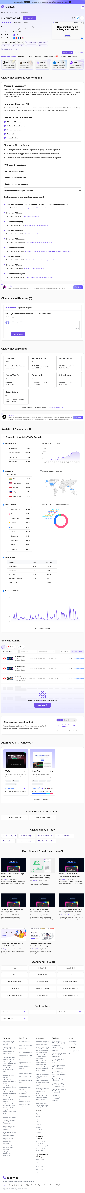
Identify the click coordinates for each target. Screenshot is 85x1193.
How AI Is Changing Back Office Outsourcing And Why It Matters (42, 1076)
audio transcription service (26, 1055)
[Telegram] (72, 1053)
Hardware (38, 1127)
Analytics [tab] (38, 56)
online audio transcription (25, 1045)
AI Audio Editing (43, 42)
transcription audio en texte (24, 1042)
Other (41, 1150)
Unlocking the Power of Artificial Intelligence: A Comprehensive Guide (58, 1084)
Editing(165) (42, 968)
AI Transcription (31, 45)
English (4, 1184)
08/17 (37, 1169)
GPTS (37, 1119)
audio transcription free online (25, 1063)
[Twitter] (69, 1053)
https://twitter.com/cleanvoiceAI (34, 268)
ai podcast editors (14, 988)
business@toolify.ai (74, 1051)
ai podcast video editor (70, 995)
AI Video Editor (6, 45)
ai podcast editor (42, 995)
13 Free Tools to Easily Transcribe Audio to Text (9, 1058)
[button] (65, 651)
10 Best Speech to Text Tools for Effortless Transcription (9, 1053)
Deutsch (46, 1185)
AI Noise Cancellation (18, 45)
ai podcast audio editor (14, 995)
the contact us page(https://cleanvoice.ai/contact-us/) (36, 208)
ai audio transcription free (25, 1073)
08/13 (42, 1169)
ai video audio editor (42, 988)
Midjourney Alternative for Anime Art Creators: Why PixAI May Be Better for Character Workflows (42, 1049)
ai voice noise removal (70, 982)
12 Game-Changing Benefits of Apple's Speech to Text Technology (8, 1140)
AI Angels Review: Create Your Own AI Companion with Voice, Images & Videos (42, 1090)
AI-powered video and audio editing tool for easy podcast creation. (15, 776)
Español (40, 1185)
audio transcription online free (25, 1058)
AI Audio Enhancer (7, 49)
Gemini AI (38, 1124)
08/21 (37, 1166)
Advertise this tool (67, 52)
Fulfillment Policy (73, 1041)
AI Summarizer (42, 45)
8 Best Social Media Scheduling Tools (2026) (58, 1042)
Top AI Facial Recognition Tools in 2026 (58, 1079)
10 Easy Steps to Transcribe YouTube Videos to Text (8, 1153)
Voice (14, 975)
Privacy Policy (72, 1044)
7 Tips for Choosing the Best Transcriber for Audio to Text (9, 1087)
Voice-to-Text (70, 968)
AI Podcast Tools (42, 982)
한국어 (22, 1185)
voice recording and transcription (24, 1092)
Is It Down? (39, 1132)
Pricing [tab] (29, 56)
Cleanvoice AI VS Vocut (14, 817)
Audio (70, 975)
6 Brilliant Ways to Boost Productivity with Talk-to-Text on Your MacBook (9, 1105)
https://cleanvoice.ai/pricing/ (33, 234)
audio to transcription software (24, 1067)
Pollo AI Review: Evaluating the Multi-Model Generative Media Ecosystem (58, 1048)
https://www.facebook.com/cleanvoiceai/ (39, 242)
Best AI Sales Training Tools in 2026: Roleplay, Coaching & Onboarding (42, 1105)
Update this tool (79, 52)
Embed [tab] (63, 56)
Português (33, 1185)
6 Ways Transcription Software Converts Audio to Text (9, 1111)
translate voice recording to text (25, 1081)
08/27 (42, 1159)
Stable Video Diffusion (41, 1122)
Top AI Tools (39, 1130)
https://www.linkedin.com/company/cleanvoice (40, 260)
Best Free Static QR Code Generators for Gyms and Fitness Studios (59, 1054)
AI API (16, 49)
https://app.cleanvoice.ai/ (31, 216)
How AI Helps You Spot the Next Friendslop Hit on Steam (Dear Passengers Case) (42, 1083)
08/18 (42, 1166)
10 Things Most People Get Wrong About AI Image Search (42, 1056)
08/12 (37, 1173)
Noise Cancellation (14, 982)
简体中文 (10, 1185)
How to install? (73, 730)
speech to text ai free (24, 1104)
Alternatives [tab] (72, 56)
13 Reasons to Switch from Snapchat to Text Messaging (8, 1042)
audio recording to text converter (25, 1088)
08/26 (37, 1163)
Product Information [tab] (8, 56)
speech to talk (22, 1107)
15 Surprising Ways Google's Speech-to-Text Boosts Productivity (9, 1063)
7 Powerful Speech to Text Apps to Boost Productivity (9, 1048)
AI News (38, 1116)
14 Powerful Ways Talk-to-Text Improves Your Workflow (9, 1127)
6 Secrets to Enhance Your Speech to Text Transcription (8, 1099)
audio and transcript (24, 1071)
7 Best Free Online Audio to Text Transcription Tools (9, 1069)
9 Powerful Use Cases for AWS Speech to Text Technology (9, 1147)
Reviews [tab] (21, 56)
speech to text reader (24, 1101)
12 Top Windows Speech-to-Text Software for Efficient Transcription (9, 1133)
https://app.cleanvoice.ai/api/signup (36, 225)
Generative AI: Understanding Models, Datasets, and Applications (58, 1097)
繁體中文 (16, 1185)
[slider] (6, 22)
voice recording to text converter (25, 1077)
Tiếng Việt (58, 1185)
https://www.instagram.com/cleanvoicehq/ (39, 277)
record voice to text (24, 1085)
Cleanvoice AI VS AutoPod (42, 817)
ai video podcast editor (70, 988)
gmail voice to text (24, 1099)
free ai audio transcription (25, 1052)
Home (3, 12)
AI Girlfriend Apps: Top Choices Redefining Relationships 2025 (41, 1062)
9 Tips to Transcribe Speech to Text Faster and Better (8, 1075)
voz (14, 968)
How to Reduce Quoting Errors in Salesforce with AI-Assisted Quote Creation (42, 1069)
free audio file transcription (22, 1049)
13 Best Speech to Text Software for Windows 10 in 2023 (9, 1081)
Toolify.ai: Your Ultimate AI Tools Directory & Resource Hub (59, 1090)
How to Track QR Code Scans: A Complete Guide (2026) (59, 1060)
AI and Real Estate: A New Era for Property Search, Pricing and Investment (41, 1098)
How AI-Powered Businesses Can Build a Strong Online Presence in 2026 (59, 1073)
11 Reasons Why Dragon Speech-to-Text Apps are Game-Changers (9, 1093)
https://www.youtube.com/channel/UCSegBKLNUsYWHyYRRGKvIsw (48, 251)
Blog (37, 1114)
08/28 (37, 1159)
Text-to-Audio (42, 975)
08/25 (42, 1163)
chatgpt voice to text (24, 1096)
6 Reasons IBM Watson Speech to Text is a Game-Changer (9, 1121)
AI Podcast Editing (12, 12)
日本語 (27, 1185)
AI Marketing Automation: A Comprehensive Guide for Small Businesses (42, 1042)
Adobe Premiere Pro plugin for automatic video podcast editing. (41, 776)
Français (52, 1185)
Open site (11, 788)
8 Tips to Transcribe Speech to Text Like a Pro (9, 1116)
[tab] (51, 56)
